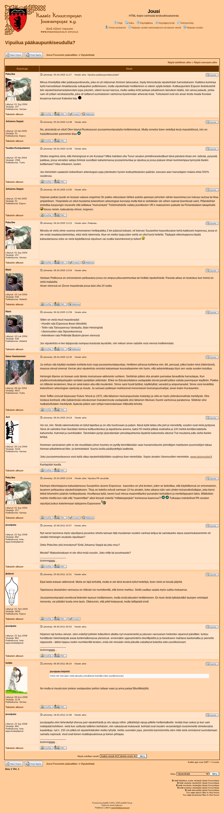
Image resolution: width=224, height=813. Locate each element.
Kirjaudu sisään (195, 27)
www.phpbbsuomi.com (120, 807)
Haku (131, 23)
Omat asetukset (117, 27)
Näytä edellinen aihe (179, 62)
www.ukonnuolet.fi (201, 456)
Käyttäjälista (146, 23)
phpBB (105, 803)
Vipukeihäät (87, 55)
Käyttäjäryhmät (167, 23)
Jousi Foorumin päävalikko (61, 55)
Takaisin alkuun (14, 114)
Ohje (119, 23)
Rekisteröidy (187, 23)
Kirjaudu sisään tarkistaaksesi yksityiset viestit (156, 27)
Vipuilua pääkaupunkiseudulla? (40, 42)
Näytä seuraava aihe (205, 62)
